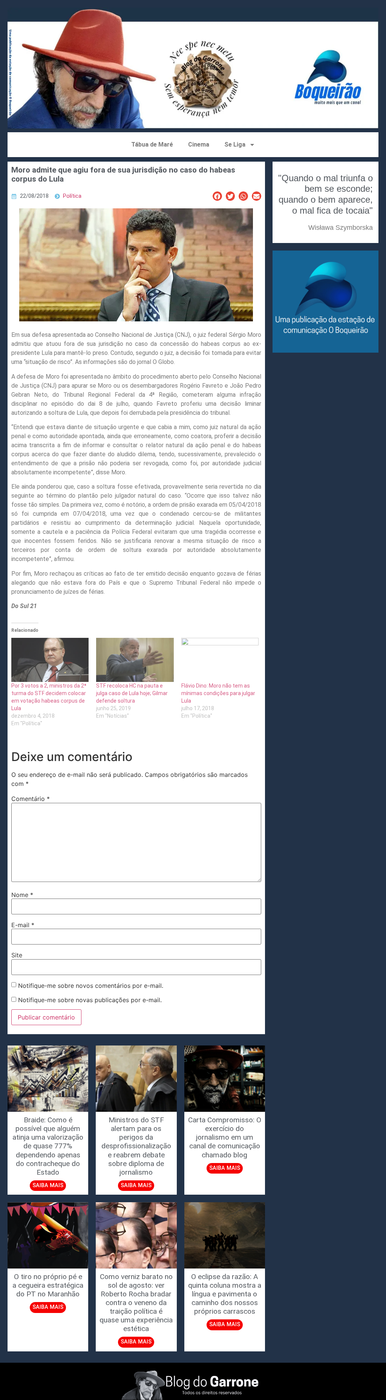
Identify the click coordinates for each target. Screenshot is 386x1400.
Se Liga (234, 144)
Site (16, 955)
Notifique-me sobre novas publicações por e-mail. (90, 1000)
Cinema (198, 144)
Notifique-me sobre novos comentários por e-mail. (90, 986)
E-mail (22, 925)
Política (72, 196)
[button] (217, 196)
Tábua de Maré (152, 144)
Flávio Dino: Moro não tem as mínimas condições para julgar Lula (218, 693)
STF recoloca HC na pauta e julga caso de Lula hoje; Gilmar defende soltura (132, 693)
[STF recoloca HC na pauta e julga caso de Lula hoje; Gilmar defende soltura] (134, 660)
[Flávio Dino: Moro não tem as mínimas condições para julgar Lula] (220, 660)
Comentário (30, 799)
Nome (22, 895)
